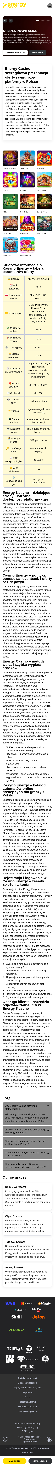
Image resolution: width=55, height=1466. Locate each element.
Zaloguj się (14, 1461)
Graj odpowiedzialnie (27, 1383)
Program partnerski (27, 1402)
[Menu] (49, 5)
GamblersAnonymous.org (27, 1423)
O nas (27, 1397)
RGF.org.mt (27, 1431)
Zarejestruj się (40, 1461)
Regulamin (27, 1392)
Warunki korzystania (27, 1411)
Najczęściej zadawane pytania (27, 1388)
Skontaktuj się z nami (27, 1407)
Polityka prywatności (27, 1378)
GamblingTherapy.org (27, 1427)
